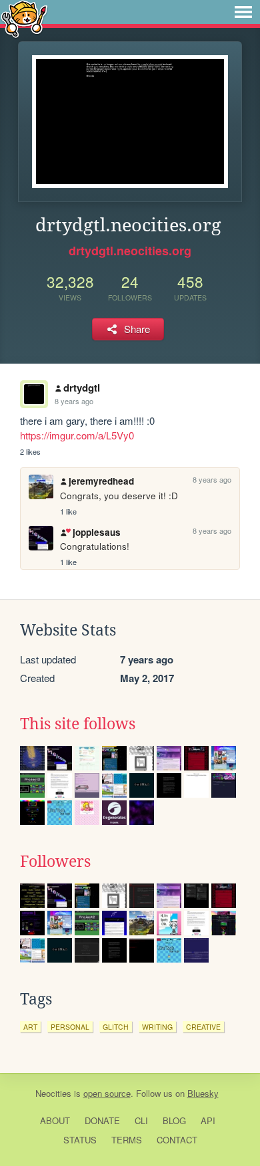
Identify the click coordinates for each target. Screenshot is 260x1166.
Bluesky (203, 1093)
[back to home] (24, 18)
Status (80, 1139)
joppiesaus (96, 532)
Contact (177, 1139)
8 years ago (74, 401)
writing (157, 1027)
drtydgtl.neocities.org (130, 250)
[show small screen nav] (243, 12)
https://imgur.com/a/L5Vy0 (77, 435)
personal (70, 1027)
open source (107, 1093)
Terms (126, 1139)
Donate (102, 1120)
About (55, 1120)
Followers (55, 861)
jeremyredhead (101, 481)
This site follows (77, 724)
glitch (116, 1027)
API (208, 1120)
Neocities (53, 1093)
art (30, 1027)
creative (203, 1027)
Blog (174, 1120)
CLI (141, 1120)
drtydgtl (81, 387)
